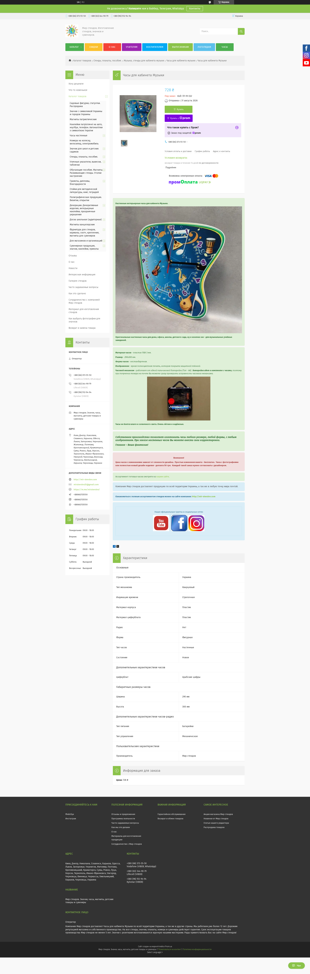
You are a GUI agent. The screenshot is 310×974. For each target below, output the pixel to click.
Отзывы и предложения (123, 814)
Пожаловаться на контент (169, 950)
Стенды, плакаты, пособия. (107, 61)
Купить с (174, 118)
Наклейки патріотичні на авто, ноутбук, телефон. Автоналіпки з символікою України (86, 127)
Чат (299, 965)
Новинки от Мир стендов (216, 819)
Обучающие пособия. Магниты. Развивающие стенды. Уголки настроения (86, 173)
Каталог (74, 47)
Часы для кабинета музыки (180, 61)
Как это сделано (77, 293)
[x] (117, 547)
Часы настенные (78, 135)
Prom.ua (168, 947)
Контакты (194, 8)
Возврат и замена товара (82, 328)
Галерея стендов (78, 281)
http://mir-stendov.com (203, 497)
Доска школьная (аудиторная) (86, 219)
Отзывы (73, 256)
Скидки (93, 47)
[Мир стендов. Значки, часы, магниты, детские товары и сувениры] (71, 37)
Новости (73, 268)
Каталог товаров (82, 61)
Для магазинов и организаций (86, 241)
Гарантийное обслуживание (172, 814)
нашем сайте (162, 477)
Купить (180, 109)
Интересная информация (82, 275)
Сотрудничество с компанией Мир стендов (84, 301)
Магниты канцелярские (82, 225)
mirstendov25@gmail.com (86, 485)
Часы (225, 47)
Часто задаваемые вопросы (83, 287)
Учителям (131, 47)
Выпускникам (180, 47)
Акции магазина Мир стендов (218, 814)
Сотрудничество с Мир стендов (126, 844)
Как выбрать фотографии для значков (84, 320)
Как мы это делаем (120, 827)
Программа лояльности (123, 819)
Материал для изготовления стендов (84, 310)
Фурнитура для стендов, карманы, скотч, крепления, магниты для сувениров (84, 233)
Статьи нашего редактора (216, 823)
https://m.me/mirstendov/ (87, 490)
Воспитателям (154, 47)
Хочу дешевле (76, 84)
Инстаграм (70, 819)
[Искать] (241, 31)
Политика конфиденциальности (197, 950)
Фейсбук (69, 814)
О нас (112, 47)
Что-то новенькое (78, 90)
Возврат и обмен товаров (170, 819)
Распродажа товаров (214, 827)
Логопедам (204, 47)
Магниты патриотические (83, 119)
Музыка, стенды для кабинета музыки (144, 61)
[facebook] (114, 547)
